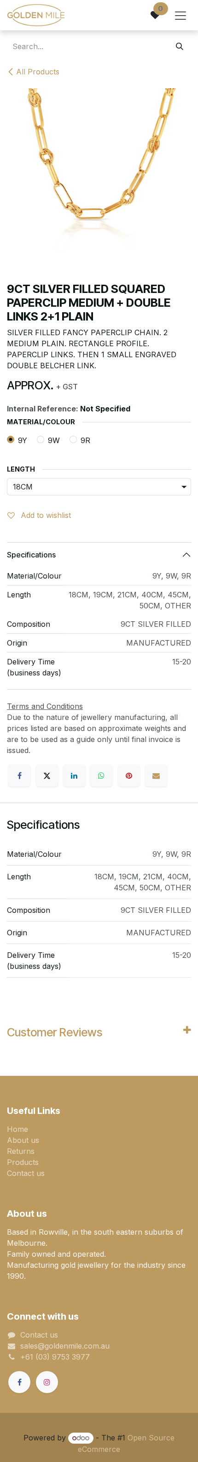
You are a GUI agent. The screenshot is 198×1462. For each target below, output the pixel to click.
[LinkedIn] (74, 776)
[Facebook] (19, 776)
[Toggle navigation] (180, 15)
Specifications (31, 554)
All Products (37, 71)
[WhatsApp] (101, 776)
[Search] (179, 46)
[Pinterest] (129, 776)
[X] (47, 776)
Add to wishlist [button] (44, 515)
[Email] (156, 776)
